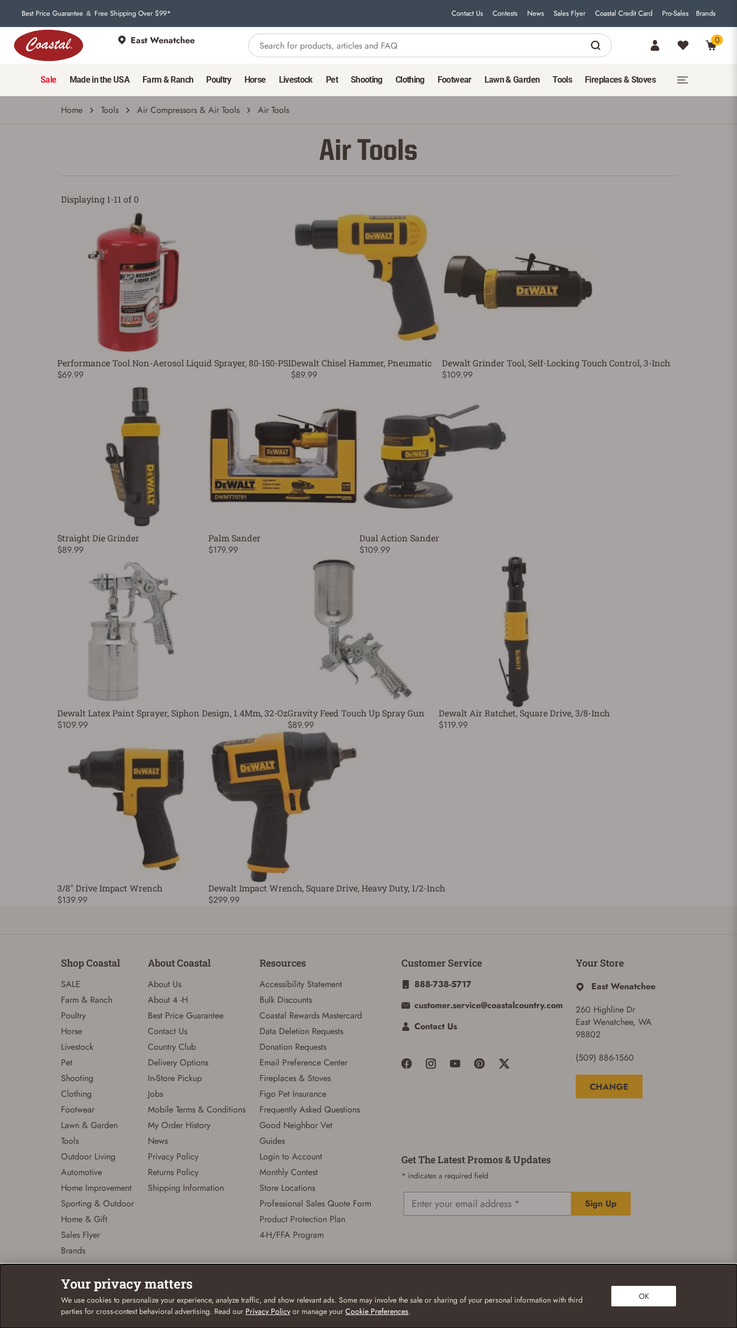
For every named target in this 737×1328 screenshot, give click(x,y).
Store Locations (287, 1188)
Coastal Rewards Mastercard (311, 1015)
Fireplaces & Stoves (295, 1078)
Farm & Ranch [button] (167, 80)
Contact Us (467, 13)
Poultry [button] (218, 80)
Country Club (172, 1047)
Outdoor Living (88, 1156)
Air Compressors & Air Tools (188, 110)
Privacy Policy (173, 1156)
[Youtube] (455, 1063)
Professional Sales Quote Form (315, 1203)
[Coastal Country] (48, 45)
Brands (705, 13)
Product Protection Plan (302, 1219)
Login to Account (291, 1156)
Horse (71, 1031)
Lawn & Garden (89, 1125)
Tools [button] (562, 80)
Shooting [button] (367, 80)
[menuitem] (48, 80)
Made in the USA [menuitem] (99, 80)
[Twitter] (504, 1063)
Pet (66, 1062)
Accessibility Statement (301, 984)
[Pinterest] (479, 1063)
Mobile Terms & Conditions (196, 1109)
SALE (70, 984)
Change (609, 1087)
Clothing (76, 1094)
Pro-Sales (675, 13)
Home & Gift (84, 1219)
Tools (110, 110)
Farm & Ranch (86, 1000)
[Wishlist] (683, 45)
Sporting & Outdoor (97, 1203)
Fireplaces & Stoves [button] (620, 80)
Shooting (77, 1078)
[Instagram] (431, 1063)
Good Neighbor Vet (296, 1125)
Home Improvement (96, 1188)
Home (72, 110)
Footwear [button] (455, 80)
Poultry (73, 1015)
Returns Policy (173, 1172)
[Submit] (597, 45)
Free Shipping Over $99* (132, 13)
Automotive (81, 1172)
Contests (505, 13)
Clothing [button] (410, 80)
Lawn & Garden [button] (512, 80)
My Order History (179, 1125)
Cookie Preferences (376, 1311)
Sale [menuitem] (48, 80)
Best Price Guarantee (52, 13)
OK (644, 1296)
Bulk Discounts (286, 1000)
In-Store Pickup (175, 1078)
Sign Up (601, 1203)
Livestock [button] (296, 80)
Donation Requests (293, 1047)
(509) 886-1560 (605, 1057)
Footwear (77, 1109)
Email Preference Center (303, 1062)
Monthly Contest (289, 1172)
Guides (272, 1141)
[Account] (655, 45)
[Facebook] (406, 1063)
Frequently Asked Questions (310, 1109)
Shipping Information (186, 1188)
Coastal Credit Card (623, 13)
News (535, 13)
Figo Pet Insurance (293, 1094)
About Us (164, 984)
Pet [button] (332, 80)
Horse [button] (255, 80)
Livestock (77, 1047)
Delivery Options (178, 1062)
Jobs (155, 1094)
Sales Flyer (569, 13)
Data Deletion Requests (301, 1031)
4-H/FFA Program (292, 1235)
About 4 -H (168, 1000)
